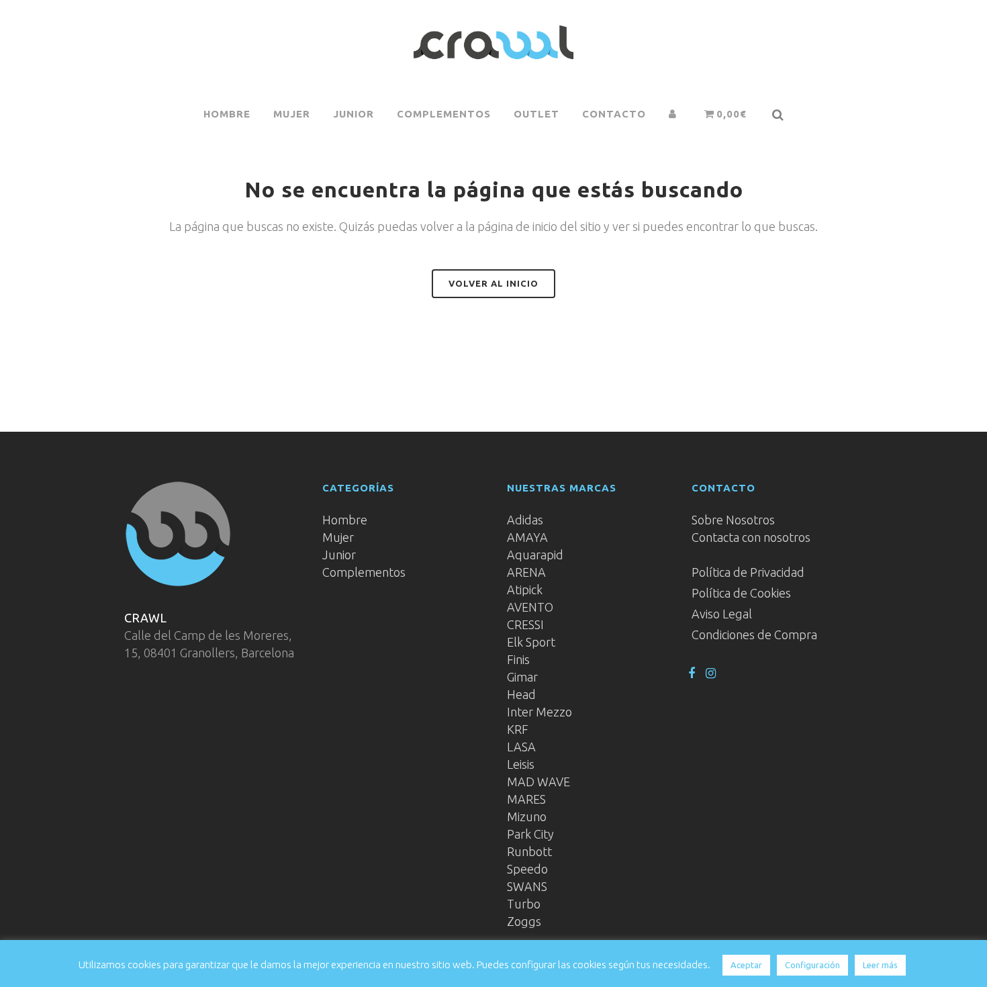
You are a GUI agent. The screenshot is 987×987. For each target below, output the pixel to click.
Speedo (527, 869)
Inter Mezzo (539, 711)
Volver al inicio (493, 283)
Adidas (525, 519)
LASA (521, 746)
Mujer (338, 537)
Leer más (880, 965)
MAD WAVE (538, 781)
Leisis (520, 764)
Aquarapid (535, 554)
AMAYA (527, 537)
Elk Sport (531, 642)
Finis (518, 659)
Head (521, 694)
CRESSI (525, 624)
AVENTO (530, 607)
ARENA (526, 572)
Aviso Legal (722, 613)
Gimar (522, 677)
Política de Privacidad (748, 572)
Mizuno (527, 816)
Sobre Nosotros (733, 519)
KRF (517, 729)
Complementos (364, 572)
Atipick (525, 589)
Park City (530, 834)
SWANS (527, 886)
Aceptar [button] (746, 965)
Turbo (523, 903)
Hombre (344, 519)
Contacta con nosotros (751, 537)
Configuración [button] (812, 965)
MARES (526, 799)
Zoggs (524, 921)
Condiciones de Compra (754, 634)
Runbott (529, 851)
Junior (339, 554)
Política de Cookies (741, 593)
